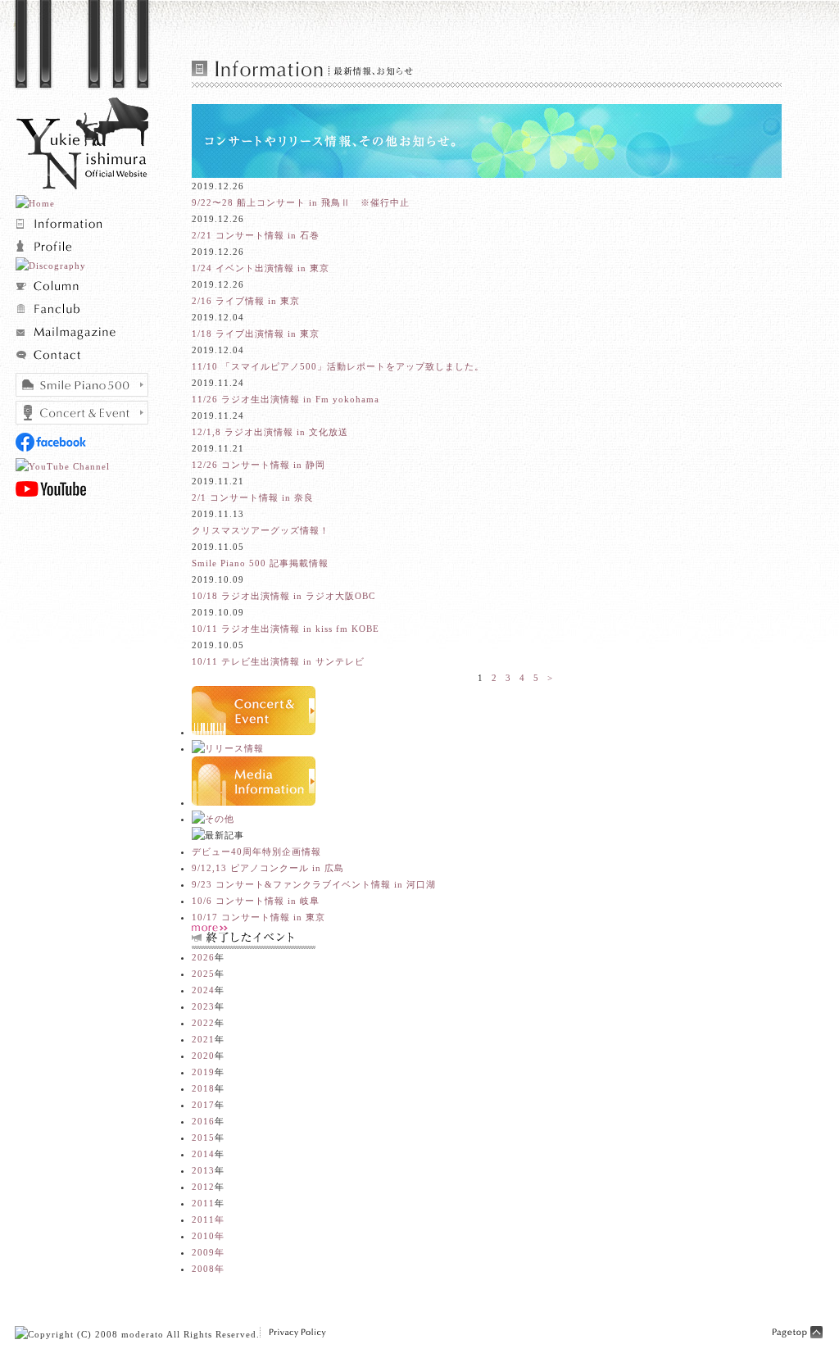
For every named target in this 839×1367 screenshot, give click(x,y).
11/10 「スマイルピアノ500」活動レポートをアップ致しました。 (338, 366)
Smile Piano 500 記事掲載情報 (260, 563)
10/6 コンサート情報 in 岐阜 (256, 901)
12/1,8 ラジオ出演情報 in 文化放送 (270, 432)
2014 (203, 1154)
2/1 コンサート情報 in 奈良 (253, 497)
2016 (203, 1121)
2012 (203, 1187)
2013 (203, 1170)
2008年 (208, 1269)
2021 (203, 1039)
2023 (203, 1006)
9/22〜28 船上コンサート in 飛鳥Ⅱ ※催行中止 (301, 202)
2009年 (208, 1252)
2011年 (208, 1219)
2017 (203, 1105)
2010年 (208, 1236)
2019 (203, 1072)
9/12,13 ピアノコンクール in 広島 (268, 868)
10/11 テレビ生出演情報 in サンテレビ (278, 661)
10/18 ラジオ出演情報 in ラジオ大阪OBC (283, 596)
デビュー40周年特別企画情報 (256, 851)
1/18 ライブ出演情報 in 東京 (256, 333)
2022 (203, 1023)
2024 (203, 990)
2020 (203, 1055)
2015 (203, 1137)
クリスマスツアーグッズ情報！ (260, 530)
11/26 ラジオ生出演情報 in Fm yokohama (285, 399)
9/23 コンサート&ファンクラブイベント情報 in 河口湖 (314, 884)
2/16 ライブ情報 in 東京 (246, 301)
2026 (203, 957)
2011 (203, 1203)
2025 (203, 974)
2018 (203, 1088)
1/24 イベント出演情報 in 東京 (260, 268)
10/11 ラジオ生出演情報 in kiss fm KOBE (285, 629)
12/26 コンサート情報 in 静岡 (258, 465)
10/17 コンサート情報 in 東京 (258, 917)
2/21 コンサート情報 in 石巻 (256, 235)
